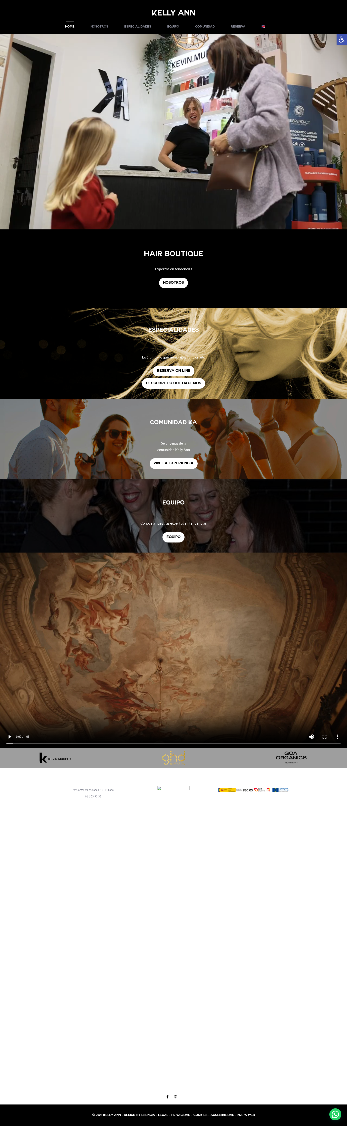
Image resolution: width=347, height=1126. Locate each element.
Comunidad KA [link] (173, 423)
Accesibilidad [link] (222, 1115)
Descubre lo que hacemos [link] (173, 383)
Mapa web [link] (246, 1115)
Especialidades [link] (137, 26)
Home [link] (70, 26)
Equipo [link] (173, 26)
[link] (342, 39)
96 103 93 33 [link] (93, 796)
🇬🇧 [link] (263, 26)
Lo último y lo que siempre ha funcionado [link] (173, 357)
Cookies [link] (200, 1115)
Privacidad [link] (180, 1115)
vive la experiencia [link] (174, 463)
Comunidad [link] (205, 26)
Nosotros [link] (99, 26)
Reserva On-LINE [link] (173, 371)
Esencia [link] (148, 1115)
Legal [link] (163, 1115)
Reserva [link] (238, 26)
